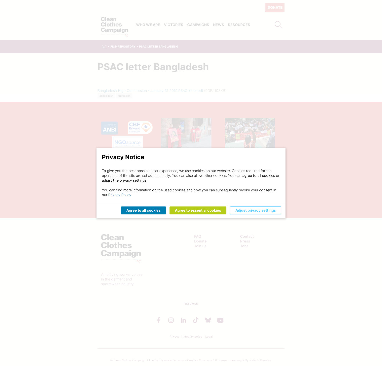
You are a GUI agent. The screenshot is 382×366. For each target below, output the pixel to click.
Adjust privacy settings (255, 210)
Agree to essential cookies (198, 210)
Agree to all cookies (143, 210)
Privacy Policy (119, 195)
